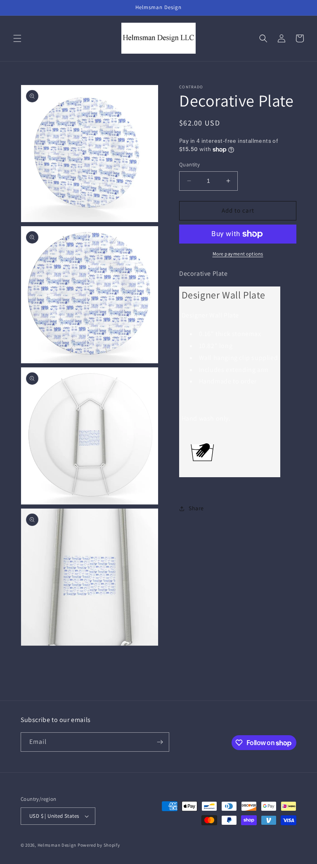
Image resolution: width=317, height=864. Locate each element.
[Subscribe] (160, 742)
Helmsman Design (57, 845)
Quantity (189, 164)
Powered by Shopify (99, 845)
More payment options (238, 254)
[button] (17, 38)
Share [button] (196, 508)
